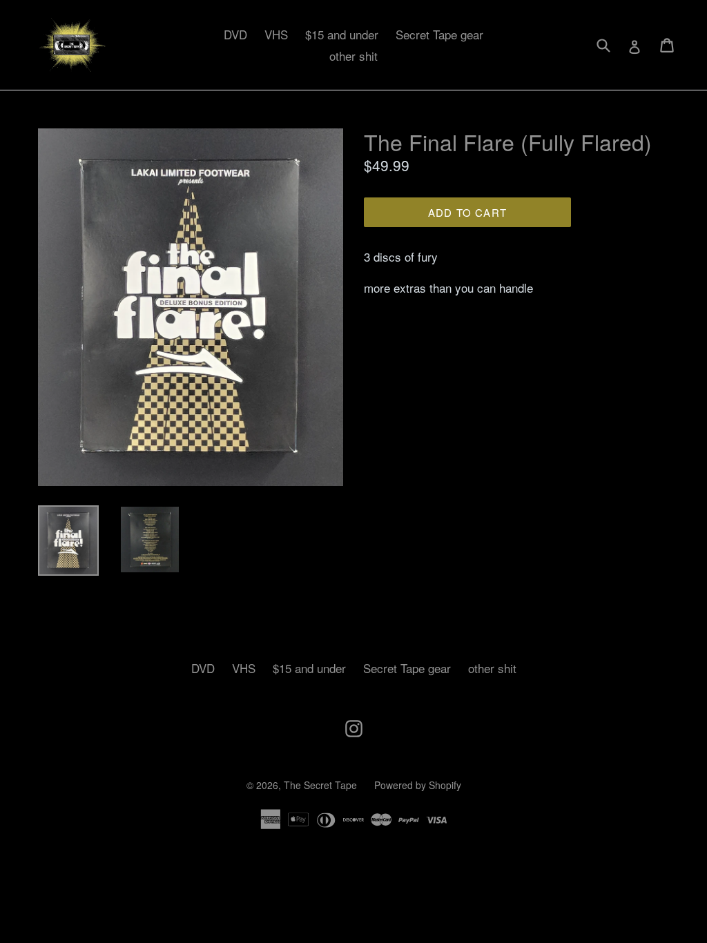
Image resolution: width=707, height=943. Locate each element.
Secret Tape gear (439, 34)
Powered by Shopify (417, 785)
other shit (353, 55)
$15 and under (341, 34)
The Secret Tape (320, 785)
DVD (235, 34)
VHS (276, 34)
